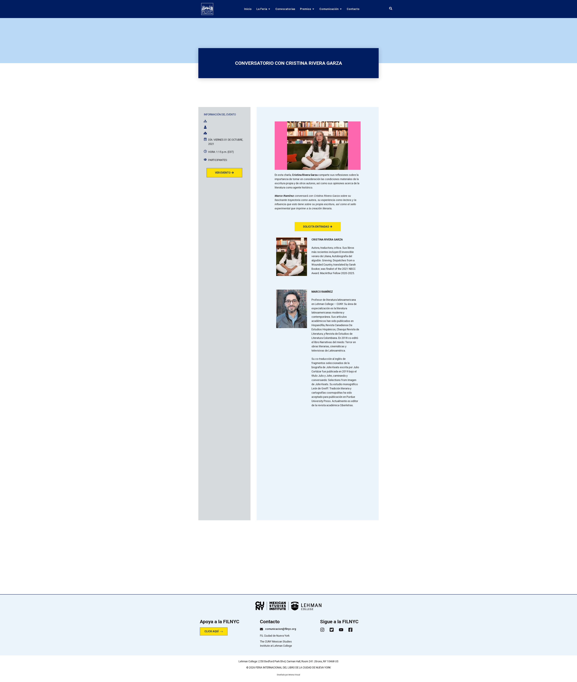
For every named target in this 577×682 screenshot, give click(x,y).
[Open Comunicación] (340, 9)
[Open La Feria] (269, 9)
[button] (318, 226)
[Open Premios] (313, 9)
